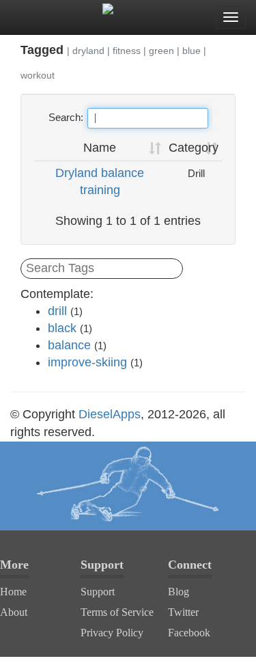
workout (37, 75)
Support (98, 591)
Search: (65, 117)
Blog (178, 591)
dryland (88, 50)
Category (193, 147)
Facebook (189, 632)
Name (99, 147)
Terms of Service (117, 612)
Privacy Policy (112, 632)
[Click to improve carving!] (128, 486)
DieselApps (110, 414)
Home (13, 591)
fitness (127, 50)
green (161, 50)
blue (191, 50)
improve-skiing (87, 362)
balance (69, 345)
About (13, 612)
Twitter (183, 612)
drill (57, 311)
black (62, 328)
